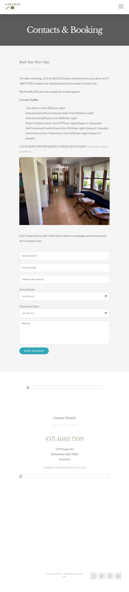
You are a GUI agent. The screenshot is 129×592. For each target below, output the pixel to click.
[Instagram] (110, 576)
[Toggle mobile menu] (121, 6)
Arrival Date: (27, 289)
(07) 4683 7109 (64, 439)
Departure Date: (29, 306)
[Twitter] (101, 576)
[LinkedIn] (118, 576)
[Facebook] (93, 576)
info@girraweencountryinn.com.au (64, 467)
